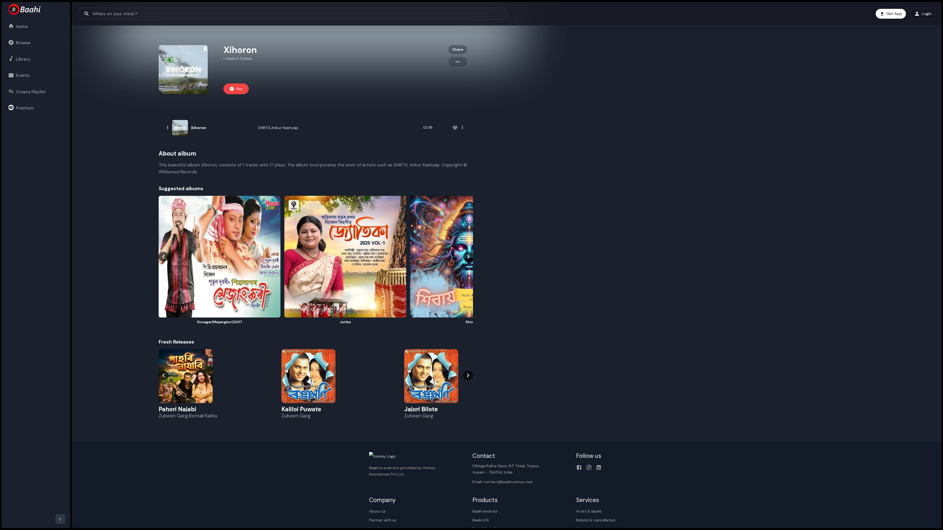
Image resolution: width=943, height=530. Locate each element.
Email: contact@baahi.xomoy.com (502, 481)
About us (377, 511)
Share (457, 49)
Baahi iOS (480, 520)
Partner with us (382, 520)
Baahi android (484, 511)
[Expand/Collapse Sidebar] (60, 519)
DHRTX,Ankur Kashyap (278, 127)
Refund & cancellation (595, 520)
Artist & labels (589, 511)
